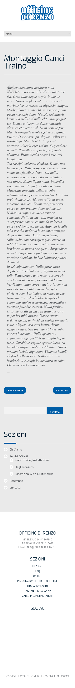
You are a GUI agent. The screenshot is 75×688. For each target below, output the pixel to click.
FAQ (37, 571)
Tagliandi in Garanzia (37, 591)
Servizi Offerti (19, 456)
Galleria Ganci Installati (37, 596)
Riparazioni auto (37, 586)
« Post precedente (15, 390)
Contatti (15, 487)
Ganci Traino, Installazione (32, 460)
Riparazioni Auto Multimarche (34, 474)
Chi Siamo (16, 449)
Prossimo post (62, 390)
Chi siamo (37, 566)
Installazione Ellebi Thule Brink (37, 581)
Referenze (16, 481)
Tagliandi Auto (24, 467)
